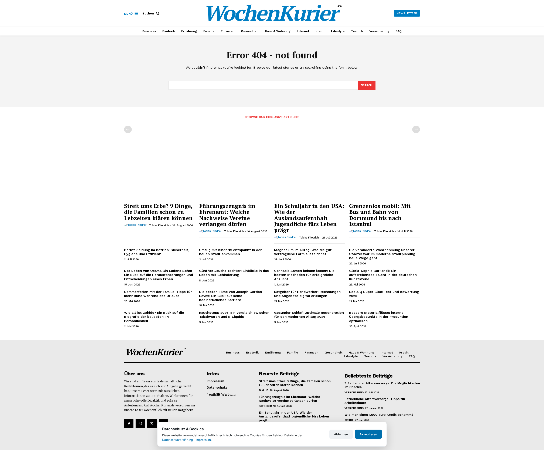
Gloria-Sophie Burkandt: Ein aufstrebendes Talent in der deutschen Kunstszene (383, 275)
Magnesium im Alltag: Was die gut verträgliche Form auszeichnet (303, 252)
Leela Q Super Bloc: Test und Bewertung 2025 (384, 294)
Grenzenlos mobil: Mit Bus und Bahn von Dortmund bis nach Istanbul (380, 215)
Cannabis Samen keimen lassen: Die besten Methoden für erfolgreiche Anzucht (304, 275)
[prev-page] (128, 129)
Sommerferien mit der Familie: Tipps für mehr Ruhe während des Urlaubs (158, 294)
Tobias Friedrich (159, 225)
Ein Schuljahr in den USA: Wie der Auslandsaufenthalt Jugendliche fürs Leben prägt (309, 218)
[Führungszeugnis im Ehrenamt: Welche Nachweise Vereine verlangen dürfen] (234, 174)
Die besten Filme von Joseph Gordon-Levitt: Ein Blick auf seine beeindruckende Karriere (231, 296)
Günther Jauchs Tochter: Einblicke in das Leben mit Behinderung (234, 273)
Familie (263, 390)
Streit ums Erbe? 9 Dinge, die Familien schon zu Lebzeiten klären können (158, 211)
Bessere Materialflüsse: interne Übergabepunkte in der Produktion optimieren (378, 317)
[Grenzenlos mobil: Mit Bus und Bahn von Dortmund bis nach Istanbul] (384, 174)
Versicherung (354, 392)
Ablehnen (341, 434)
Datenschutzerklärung (177, 439)
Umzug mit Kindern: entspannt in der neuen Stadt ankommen (230, 252)
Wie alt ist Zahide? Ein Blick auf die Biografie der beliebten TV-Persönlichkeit (154, 317)
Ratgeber (265, 406)
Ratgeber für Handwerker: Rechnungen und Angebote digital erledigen (307, 294)
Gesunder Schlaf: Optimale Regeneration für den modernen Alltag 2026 (309, 315)
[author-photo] (136, 225)
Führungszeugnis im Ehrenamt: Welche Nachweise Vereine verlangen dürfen (227, 215)
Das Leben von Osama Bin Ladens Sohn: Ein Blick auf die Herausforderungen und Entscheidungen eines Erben (158, 275)
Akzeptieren (368, 434)
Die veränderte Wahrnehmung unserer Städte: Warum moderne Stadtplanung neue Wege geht (382, 254)
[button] (151, 13)
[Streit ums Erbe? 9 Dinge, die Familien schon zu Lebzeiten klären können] (159, 174)
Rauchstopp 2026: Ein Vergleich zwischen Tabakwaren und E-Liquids (234, 315)
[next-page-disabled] (416, 129)
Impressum (203, 439)
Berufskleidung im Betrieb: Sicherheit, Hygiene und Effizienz (156, 252)
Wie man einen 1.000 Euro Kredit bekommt (378, 415)
